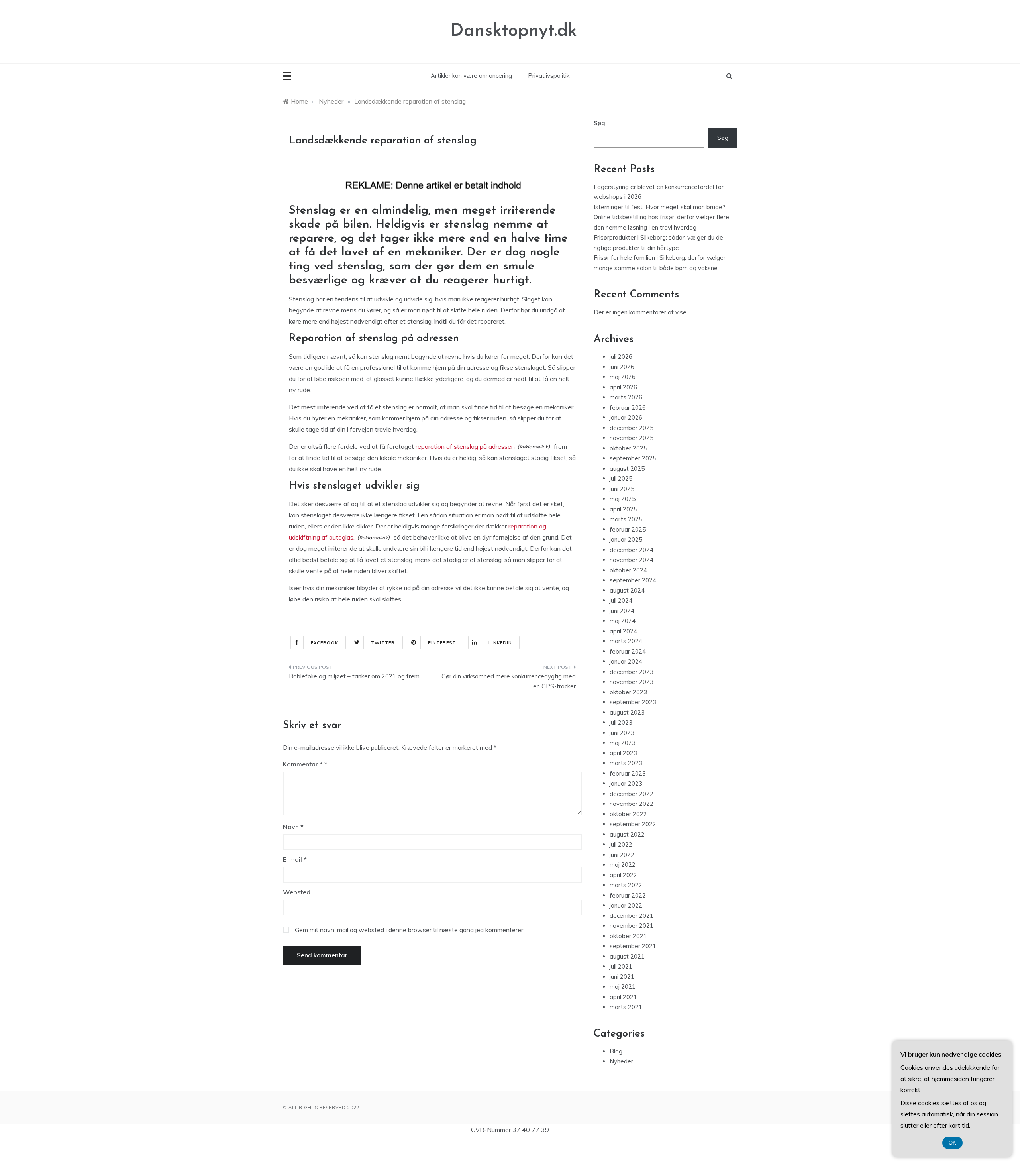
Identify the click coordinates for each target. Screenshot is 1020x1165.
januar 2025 (626, 539)
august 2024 (627, 590)
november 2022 (631, 803)
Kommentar (303, 764)
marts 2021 (626, 1007)
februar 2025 (628, 529)
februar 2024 (628, 651)
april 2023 (623, 753)
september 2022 (633, 824)
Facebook (324, 643)
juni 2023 (622, 733)
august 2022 (627, 834)
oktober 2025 (628, 448)
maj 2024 (623, 621)
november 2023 (631, 682)
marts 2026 (626, 397)
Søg (599, 123)
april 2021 (623, 997)
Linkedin (500, 643)
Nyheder (621, 1061)
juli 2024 (621, 600)
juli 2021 (621, 966)
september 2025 (633, 458)
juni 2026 (622, 367)
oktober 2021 (628, 936)
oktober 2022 (628, 814)
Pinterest (442, 643)
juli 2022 (621, 844)
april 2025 (623, 509)
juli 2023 (621, 722)
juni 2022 (622, 855)
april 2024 (623, 631)
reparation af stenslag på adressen (465, 446)
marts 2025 (626, 519)
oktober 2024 (628, 570)
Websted (296, 892)
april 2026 (623, 387)
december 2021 (631, 915)
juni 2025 (622, 489)
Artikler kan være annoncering (471, 75)
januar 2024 (626, 661)
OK (952, 1143)
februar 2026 (628, 407)
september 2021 (633, 946)
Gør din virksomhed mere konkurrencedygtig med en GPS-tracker (508, 681)
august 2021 (627, 956)
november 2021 (631, 925)
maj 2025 (623, 499)
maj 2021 (623, 986)
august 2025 (627, 468)
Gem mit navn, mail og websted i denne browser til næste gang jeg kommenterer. (409, 930)
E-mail (295, 859)
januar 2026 (626, 417)
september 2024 (633, 580)
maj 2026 (623, 377)
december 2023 (631, 672)
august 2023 (627, 712)
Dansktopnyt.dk (513, 31)
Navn (293, 827)
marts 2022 (626, 885)
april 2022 (623, 875)
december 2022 (631, 794)
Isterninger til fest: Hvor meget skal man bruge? (660, 207)
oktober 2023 (628, 692)
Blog (616, 1051)
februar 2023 (628, 773)
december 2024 (631, 550)
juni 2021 (622, 976)
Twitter (383, 643)
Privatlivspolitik (548, 75)
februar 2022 (628, 895)
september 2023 (633, 702)
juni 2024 (622, 611)
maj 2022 (623, 864)
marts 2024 (626, 641)
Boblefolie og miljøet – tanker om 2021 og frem (354, 676)
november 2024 (631, 560)
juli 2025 (621, 478)
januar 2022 (626, 905)
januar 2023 (626, 783)
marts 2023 (626, 763)
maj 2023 (623, 743)
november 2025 (631, 438)
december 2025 (631, 428)
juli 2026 (621, 356)
